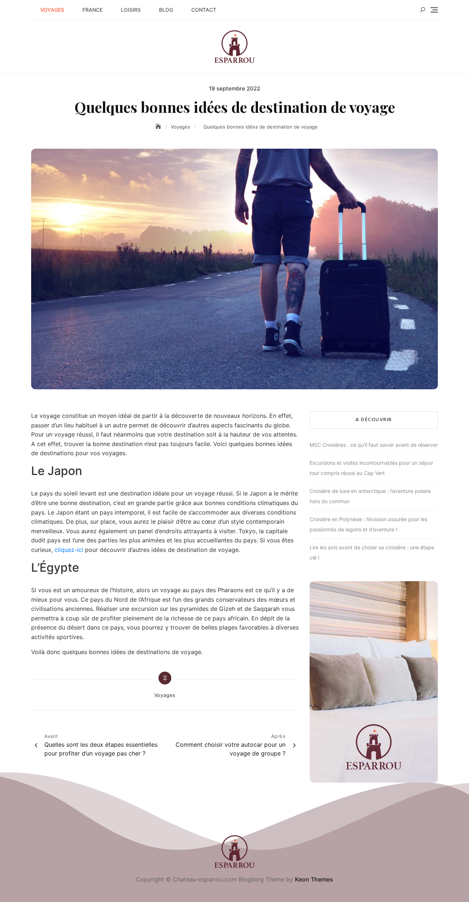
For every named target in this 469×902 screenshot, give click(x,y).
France (92, 10)
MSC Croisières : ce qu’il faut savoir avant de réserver (374, 445)
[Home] (159, 126)
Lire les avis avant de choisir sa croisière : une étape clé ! (372, 552)
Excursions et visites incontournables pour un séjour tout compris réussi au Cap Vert (371, 468)
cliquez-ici (69, 549)
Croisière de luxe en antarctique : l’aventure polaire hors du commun (370, 496)
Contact (203, 10)
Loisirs (131, 10)
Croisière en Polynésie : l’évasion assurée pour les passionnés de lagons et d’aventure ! (368, 524)
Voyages (52, 10)
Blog (166, 10)
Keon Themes (314, 879)
